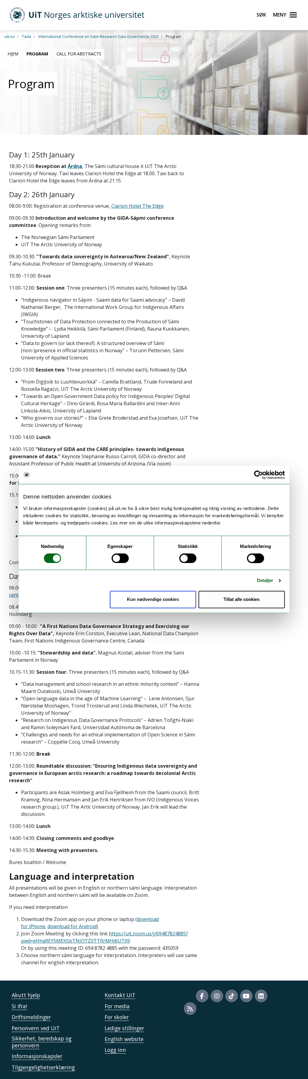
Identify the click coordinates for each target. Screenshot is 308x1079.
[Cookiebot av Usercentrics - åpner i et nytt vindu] (258, 474)
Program (37, 54)
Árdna (75, 166)
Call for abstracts (79, 54)
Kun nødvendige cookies (153, 599)
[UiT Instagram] (217, 996)
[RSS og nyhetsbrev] (190, 1008)
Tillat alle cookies (241, 599)
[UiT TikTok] (231, 996)
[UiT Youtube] (246, 996)
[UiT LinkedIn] (261, 996)
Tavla (26, 36)
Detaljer (265, 580)
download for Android (72, 926)
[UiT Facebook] (202, 996)
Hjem (13, 54)
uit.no (10, 36)
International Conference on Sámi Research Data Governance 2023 (98, 36)
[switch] (120, 558)
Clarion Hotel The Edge (137, 206)
